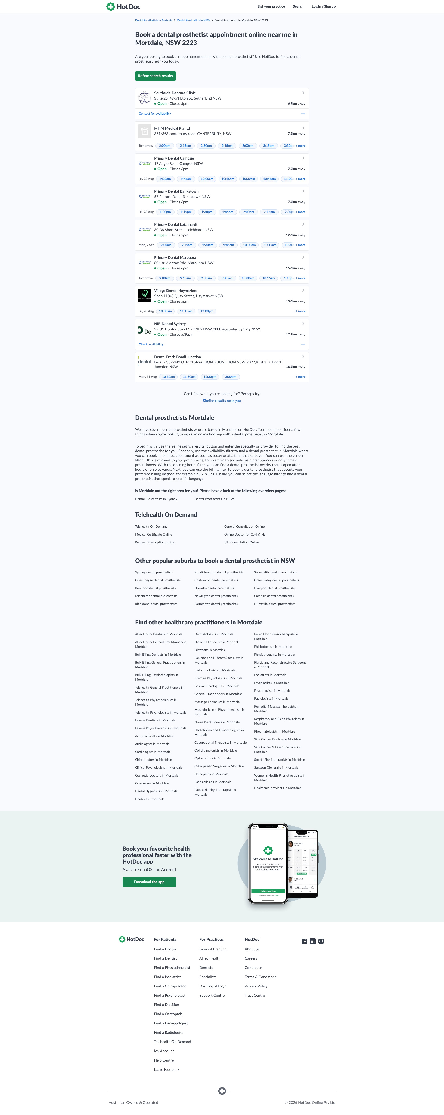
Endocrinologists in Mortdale (214, 670)
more (300, 145)
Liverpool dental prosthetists (274, 588)
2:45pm (227, 145)
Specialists (207, 977)
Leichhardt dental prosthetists (156, 596)
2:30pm (206, 145)
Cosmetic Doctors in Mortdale (156, 775)
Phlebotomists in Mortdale (273, 646)
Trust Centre (255, 995)
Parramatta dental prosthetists (216, 604)
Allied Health (209, 958)
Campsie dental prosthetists (274, 596)
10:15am (228, 179)
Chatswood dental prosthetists (216, 580)
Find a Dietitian (166, 1005)
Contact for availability (155, 113)
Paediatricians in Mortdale (212, 782)
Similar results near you (222, 401)
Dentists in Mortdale (149, 799)
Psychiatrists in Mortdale (271, 683)
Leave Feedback (166, 1069)
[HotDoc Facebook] (304, 941)
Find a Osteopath (168, 1014)
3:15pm (268, 145)
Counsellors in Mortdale (152, 783)
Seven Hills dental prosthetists (275, 572)
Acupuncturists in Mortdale (154, 736)
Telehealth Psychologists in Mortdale (160, 712)
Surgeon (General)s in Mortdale (276, 767)
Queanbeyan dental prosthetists (158, 580)
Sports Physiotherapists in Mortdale (279, 759)
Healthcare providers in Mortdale (277, 788)
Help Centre (164, 1060)
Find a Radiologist (168, 1032)
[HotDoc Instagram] (321, 941)
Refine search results (155, 76)
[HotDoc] (123, 6)
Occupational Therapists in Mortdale (220, 742)
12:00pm (206, 311)
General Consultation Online (244, 526)
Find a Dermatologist (171, 1023)
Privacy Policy (256, 986)
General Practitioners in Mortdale (218, 694)
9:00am (166, 245)
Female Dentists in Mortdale (155, 720)
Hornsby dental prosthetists (214, 588)
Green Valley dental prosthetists (276, 580)
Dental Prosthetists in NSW (193, 20)
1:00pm (165, 212)
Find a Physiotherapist (172, 968)
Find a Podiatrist (167, 977)
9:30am (165, 179)
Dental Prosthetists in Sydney (156, 499)
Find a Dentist (165, 958)
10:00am (207, 179)
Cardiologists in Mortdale (152, 752)
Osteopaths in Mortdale (211, 774)
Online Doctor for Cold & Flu (245, 534)
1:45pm (227, 212)
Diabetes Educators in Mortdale (217, 642)
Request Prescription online (154, 542)
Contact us (253, 968)
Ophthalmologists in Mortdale (215, 750)
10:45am (269, 179)
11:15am (186, 311)
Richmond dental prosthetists (156, 604)
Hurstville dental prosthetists (274, 604)
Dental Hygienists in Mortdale (156, 791)
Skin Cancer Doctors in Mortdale (277, 739)
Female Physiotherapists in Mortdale (160, 728)
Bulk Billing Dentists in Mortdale (158, 654)
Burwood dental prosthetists (155, 588)
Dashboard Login (213, 986)
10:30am (248, 179)
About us (252, 949)
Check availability (151, 344)
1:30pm (207, 212)
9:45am (186, 179)
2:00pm (164, 145)
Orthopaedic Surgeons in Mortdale (219, 766)
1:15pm (186, 212)
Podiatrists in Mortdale (270, 675)
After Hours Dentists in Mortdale (158, 634)
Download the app (149, 882)
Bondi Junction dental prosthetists (219, 572)
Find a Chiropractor (170, 986)
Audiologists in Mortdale (152, 744)
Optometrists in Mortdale (212, 758)
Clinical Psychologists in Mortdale (158, 767)
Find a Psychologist (169, 995)
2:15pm (185, 145)
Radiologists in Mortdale (271, 698)
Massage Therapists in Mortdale (217, 702)
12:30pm (210, 377)
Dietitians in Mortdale (210, 650)
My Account (164, 1051)
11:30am (189, 377)
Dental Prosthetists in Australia (153, 20)
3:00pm (247, 145)
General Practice (212, 949)
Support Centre (212, 995)
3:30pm (289, 145)
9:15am (187, 245)
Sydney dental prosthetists (154, 572)
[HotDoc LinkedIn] (312, 941)
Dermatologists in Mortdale (213, 634)
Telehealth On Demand (151, 526)
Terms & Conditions (260, 977)
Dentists (206, 968)
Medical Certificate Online (153, 534)
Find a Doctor (165, 949)
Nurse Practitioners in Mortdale (217, 722)
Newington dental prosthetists (216, 596)
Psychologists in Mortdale (272, 690)
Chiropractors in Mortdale (153, 759)
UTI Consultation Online (241, 542)
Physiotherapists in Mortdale (274, 654)
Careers (251, 958)
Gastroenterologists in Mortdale (216, 686)
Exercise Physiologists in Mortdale (218, 678)
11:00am (290, 179)
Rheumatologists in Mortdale (274, 731)
